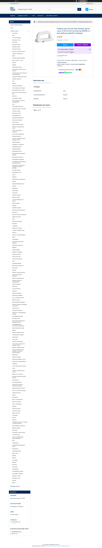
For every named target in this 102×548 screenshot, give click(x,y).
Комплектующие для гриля (18, 388)
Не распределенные (17, 382)
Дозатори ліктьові (16, 113)
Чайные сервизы (16, 203)
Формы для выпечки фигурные (17, 275)
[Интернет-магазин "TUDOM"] (12, 11)
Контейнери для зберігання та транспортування (19, 162)
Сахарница (15, 225)
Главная (12, 15)
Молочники (14, 267)
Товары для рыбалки (17, 85)
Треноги (14, 181)
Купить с (80, 44)
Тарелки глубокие (16, 195)
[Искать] (79, 9)
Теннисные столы (16, 40)
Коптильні (14, 464)
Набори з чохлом (16, 475)
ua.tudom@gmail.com (16, 531)
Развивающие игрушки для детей (18, 446)
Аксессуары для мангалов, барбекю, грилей (18, 344)
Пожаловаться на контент (50, 546)
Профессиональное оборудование (17, 281)
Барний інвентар (16, 142)
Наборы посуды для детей (18, 272)
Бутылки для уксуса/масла (18, 210)
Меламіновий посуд (17, 151)
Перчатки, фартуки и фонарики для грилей (19, 305)
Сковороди (15, 415)
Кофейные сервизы (16, 207)
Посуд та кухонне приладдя (19, 390)
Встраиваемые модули (17, 316)
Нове (13, 440)
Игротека (14, 96)
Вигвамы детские (16, 46)
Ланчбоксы (14, 212)
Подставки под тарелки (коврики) (17, 242)
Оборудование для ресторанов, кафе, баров (18, 325)
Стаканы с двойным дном (18, 230)
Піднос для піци (16, 413)
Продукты (14, 291)
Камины (14, 330)
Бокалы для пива (16, 256)
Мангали (14, 462)
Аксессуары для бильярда (18, 87)
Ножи (13, 261)
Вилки (13, 219)
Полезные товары (16, 170)
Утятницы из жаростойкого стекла (18, 371)
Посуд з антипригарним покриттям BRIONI (17, 437)
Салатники (14, 192)
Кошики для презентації (17, 124)
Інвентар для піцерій (17, 120)
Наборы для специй (17, 221)
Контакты (40, 15)
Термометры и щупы (17, 67)
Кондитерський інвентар (17, 117)
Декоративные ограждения (18, 302)
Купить (65, 44)
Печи (13, 35)
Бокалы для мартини (17, 258)
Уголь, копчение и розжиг (18, 297)
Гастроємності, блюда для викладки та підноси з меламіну (18, 167)
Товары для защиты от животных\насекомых (17, 385)
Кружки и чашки (16, 197)
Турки (13, 368)
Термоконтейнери (16, 149)
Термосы (14, 232)
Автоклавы (14, 33)
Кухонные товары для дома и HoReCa (19, 377)
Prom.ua (57, 544)
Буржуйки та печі (16, 478)
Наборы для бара (16, 254)
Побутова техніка (16, 49)
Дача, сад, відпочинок (17, 399)
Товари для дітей (16, 408)
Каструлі (14, 419)
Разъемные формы (16, 263)
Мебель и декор (16, 300)
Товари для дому (16, 392)
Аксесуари (14, 430)
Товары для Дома (16, 451)
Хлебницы (14, 363)
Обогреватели (15, 380)
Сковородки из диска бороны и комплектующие (19, 73)
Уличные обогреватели (17, 341)
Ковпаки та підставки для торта (18, 127)
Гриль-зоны (15, 339)
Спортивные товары (17, 98)
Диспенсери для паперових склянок (18, 154)
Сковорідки (15, 460)
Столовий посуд (16, 434)
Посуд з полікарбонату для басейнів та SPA (18, 139)
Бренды (14, 455)
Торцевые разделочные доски (19, 76)
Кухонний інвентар (16, 136)
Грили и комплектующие (16, 24)
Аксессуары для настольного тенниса (19, 70)
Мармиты (14, 247)
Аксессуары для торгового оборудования (18, 101)
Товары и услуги (22, 15)
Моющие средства (16, 78)
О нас (33, 15)
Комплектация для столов (18, 90)
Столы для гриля (16, 288)
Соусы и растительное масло (19, 366)
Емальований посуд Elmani (18, 425)
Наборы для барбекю (17, 295)
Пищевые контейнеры (17, 252)
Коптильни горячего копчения (19, 108)
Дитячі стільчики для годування (17, 131)
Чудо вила (14, 286)
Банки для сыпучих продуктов (19, 214)
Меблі (13, 55)
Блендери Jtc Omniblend (18, 144)
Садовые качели (16, 44)
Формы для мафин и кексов (18, 359)
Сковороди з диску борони (18, 432)
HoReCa (14, 83)
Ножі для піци (15, 122)
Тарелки (14, 186)
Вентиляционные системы (18, 328)
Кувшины (14, 205)
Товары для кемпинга (17, 310)
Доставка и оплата (51, 15)
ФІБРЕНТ (14, 177)
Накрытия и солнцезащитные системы (19, 313)
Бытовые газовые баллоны (18, 51)
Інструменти (15, 397)
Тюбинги (14, 62)
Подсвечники (15, 239)
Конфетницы (15, 190)
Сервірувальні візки (16, 146)
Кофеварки (14, 188)
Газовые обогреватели (17, 53)
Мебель (14, 457)
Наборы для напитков (17, 245)
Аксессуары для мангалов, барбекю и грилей (18, 321)
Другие (14, 395)
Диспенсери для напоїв (17, 157)
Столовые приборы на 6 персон (18, 200)
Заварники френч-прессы (18, 183)
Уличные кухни (15, 308)
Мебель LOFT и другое (17, 374)
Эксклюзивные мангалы (17, 106)
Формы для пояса (16, 216)
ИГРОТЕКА (14, 42)
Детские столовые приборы (18, 234)
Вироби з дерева (16, 428)
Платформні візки (16, 115)
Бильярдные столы (16, 172)
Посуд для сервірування (18, 134)
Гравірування (15, 469)
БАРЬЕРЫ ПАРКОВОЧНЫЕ (18, 58)
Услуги (13, 174)
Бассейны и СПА (16, 318)
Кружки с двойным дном (18, 278)
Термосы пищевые (16, 357)
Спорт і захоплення (16, 404)
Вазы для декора (16, 284)
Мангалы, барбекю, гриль (18, 332)
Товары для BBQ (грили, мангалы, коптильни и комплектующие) (18, 351)
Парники (14, 64)
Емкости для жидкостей (17, 265)
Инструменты (15, 448)
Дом (13, 81)
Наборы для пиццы (16, 293)
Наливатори (15, 337)
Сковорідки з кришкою (17, 473)
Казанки (14, 480)
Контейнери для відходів (18, 159)
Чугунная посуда (16, 111)
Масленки (14, 223)
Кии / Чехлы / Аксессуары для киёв (19, 93)
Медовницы (15, 354)
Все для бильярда (16, 37)
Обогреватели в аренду (18, 334)
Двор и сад (15, 453)
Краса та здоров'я (16, 401)
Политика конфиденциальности (63, 546)
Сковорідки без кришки (17, 471)
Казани (13, 417)
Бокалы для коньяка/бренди (19, 361)
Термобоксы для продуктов (18, 179)
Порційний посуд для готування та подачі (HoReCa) (19, 422)
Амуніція (14, 406)
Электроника (15, 442)
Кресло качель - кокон (17, 60)
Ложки (13, 237)
